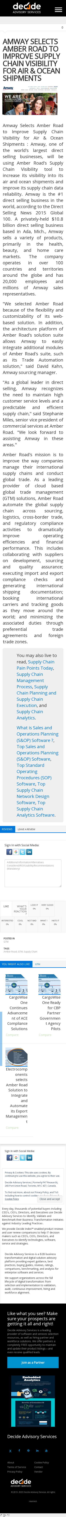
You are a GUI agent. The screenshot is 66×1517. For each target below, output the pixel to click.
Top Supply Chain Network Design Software (33, 793)
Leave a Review (26, 829)
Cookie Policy (41, 1462)
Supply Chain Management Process (30, 680)
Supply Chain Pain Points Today (35, 665)
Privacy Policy (14, 1471)
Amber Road (10, 951)
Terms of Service (16, 1467)
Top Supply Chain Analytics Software (35, 808)
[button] (9, 852)
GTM (6, 941)
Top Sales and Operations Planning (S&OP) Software (37, 752)
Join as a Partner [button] (33, 1362)
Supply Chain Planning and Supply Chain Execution (36, 696)
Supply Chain (30, 951)
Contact (38, 1467)
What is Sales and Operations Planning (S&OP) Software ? (37, 734)
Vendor (38, 1471)
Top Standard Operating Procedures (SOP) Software (34, 774)
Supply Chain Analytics (30, 714)
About (10, 1462)
